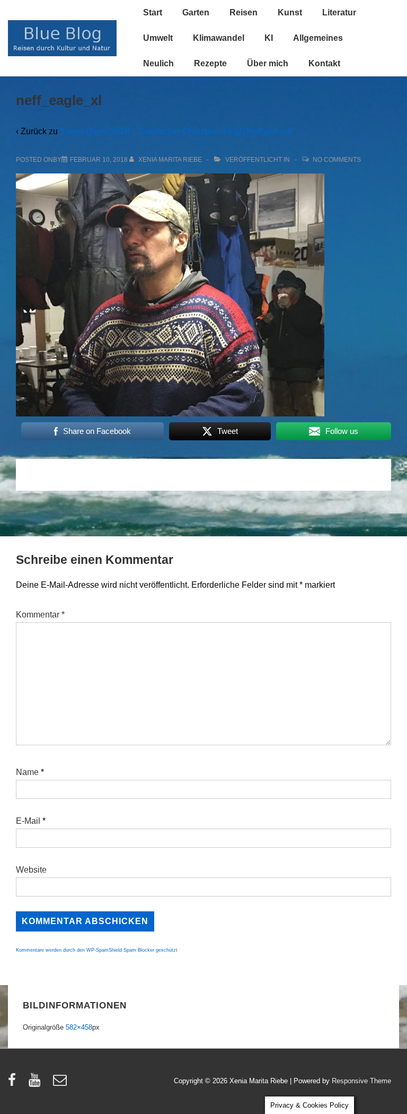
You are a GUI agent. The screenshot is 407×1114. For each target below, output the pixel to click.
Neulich (158, 63)
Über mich (267, 63)
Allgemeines (318, 37)
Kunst (290, 12)
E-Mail (28, 820)
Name (27, 772)
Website (31, 869)
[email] (61, 1083)
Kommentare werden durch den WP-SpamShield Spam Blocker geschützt (97, 950)
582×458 (79, 1027)
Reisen (243, 12)
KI (268, 37)
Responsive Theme (361, 1081)
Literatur (339, 12)
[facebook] (14, 1083)
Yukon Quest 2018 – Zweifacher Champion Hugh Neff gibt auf (175, 131)
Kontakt (324, 63)
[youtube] (37, 1083)
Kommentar (40, 614)
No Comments (337, 159)
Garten (195, 12)
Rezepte (210, 63)
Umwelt (158, 37)
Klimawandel (218, 37)
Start (152, 12)
